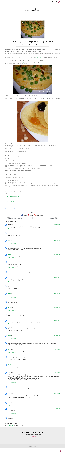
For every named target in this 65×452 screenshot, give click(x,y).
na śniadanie (40, 44)
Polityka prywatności (33, 436)
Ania (9, 327)
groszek (34, 44)
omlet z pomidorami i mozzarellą (13, 196)
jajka (37, 44)
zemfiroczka (10, 285)
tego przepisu (18, 186)
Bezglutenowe (40, 16)
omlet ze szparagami (11, 198)
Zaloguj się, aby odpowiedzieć (12, 228)
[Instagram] (54, 1)
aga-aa (9, 232)
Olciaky (9, 393)
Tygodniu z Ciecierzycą (43, 96)
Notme (9, 372)
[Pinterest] (56, 1)
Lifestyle (31, 16)
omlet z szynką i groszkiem (12, 199)
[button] (59, 2)
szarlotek (9, 254)
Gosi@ (9, 240)
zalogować (11, 425)
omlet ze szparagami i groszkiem (13, 195)
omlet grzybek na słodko (11, 202)
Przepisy (24, 16)
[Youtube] (53, 1)
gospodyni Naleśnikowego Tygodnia (21, 62)
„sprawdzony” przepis (39, 57)
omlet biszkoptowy (10, 201)
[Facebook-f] (51, 1)
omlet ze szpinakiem (11, 193)
